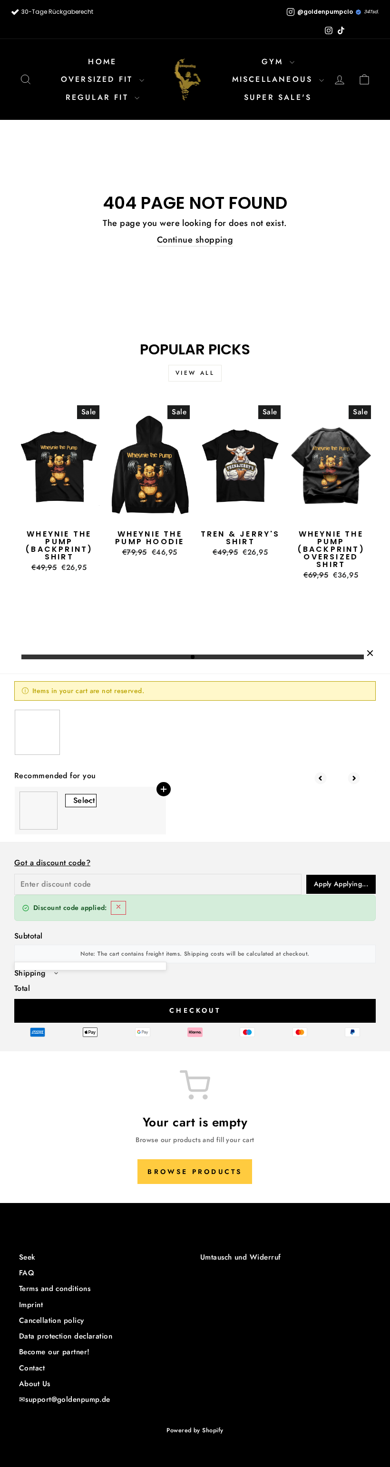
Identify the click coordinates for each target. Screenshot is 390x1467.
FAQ (26, 1273)
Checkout (195, 1010)
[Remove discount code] (118, 908)
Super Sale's (278, 97)
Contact (32, 1368)
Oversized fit (99, 79)
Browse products (194, 1171)
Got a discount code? (52, 862)
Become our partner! (54, 1352)
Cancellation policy (51, 1320)
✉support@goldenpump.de (64, 1399)
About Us (34, 1384)
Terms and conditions (54, 1288)
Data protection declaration (65, 1336)
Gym (274, 61)
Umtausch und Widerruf (240, 1257)
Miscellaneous (274, 79)
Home (102, 61)
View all (195, 373)
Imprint (31, 1305)
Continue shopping (195, 240)
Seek (27, 1257)
